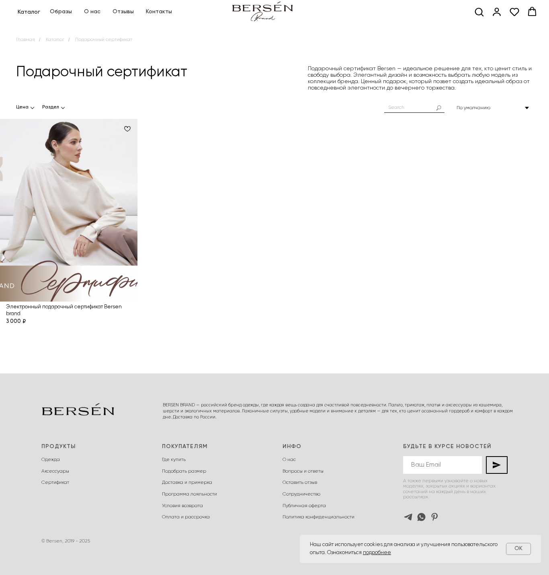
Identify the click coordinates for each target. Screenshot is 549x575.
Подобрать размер (184, 471)
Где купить (174, 459)
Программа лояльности (189, 494)
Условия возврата (182, 506)
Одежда (50, 459)
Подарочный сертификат (103, 39)
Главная (25, 39)
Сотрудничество (301, 494)
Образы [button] (61, 11)
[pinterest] (435, 517)
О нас (92, 11)
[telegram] (408, 517)
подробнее (377, 552)
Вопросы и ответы (303, 471)
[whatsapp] (421, 517)
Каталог (55, 39)
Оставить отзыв (300, 482)
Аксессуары (55, 471)
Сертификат (55, 482)
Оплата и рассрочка (186, 517)
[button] (479, 11)
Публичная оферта (304, 506)
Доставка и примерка (187, 482)
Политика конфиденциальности (318, 517)
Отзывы (123, 11)
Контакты (159, 11)
